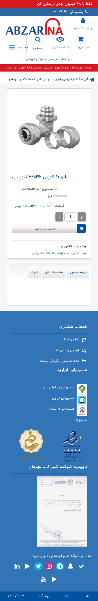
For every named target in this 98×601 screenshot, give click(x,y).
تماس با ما (71, 339)
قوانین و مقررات (67, 350)
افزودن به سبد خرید (45, 229)
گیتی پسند (71, 253)
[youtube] (43, 579)
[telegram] (60, 566)
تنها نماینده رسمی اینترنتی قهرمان (49, 59)
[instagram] (49, 566)
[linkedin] (17, 566)
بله (88, 596)
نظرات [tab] (34, 272)
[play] (27, 566)
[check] (81, 566)
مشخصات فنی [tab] (54, 272)
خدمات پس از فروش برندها (59, 361)
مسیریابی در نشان (61, 409)
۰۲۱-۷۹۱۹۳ (16, 596)
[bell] (71, 566)
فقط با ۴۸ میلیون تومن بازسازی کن (64, 3)
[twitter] (38, 566)
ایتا (68, 596)
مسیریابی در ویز (63, 398)
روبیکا (44, 596)
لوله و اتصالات (34, 79)
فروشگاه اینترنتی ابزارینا (69, 79)
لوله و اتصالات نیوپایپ (47, 253)
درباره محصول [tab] (78, 272)
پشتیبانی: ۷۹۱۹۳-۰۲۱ (68, 11)
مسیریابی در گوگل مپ (58, 387)
